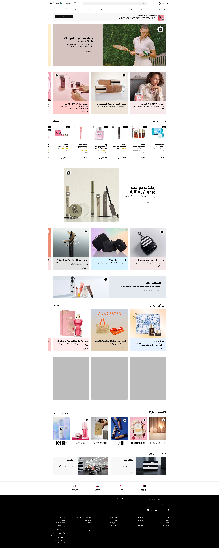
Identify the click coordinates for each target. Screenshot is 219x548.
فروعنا (74, 472)
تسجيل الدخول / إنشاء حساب (64, 16)
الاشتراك (163, 505)
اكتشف (131, 472)
